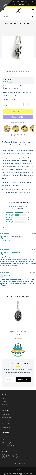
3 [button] (19, 338)
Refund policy (6, 427)
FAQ (3, 398)
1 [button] (15, 338)
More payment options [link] (18, 122)
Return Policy (6, 414)
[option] (18, 52)
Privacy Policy (6, 418)
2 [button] (17, 338)
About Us (5, 402)
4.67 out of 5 (23, 206)
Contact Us (5, 405)
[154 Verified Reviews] (18, 358)
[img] (4, 234)
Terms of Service (7, 421)
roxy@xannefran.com (8, 437)
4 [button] (21, 338)
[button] (7, 71)
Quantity (5, 105)
